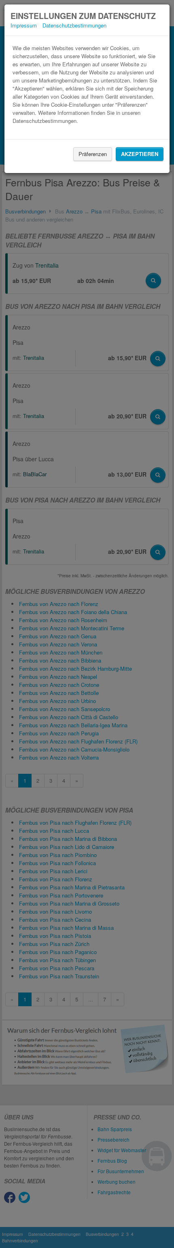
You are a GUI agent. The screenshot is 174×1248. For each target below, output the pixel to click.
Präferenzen (93, 154)
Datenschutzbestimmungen (74, 25)
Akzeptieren (139, 154)
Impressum (24, 25)
